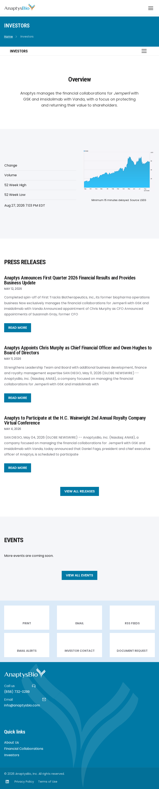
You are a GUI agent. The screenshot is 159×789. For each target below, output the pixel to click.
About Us (11, 742)
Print (26, 618)
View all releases (79, 491)
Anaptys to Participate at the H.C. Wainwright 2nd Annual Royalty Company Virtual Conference (75, 420)
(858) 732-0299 (17, 691)
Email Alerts (26, 645)
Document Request (132, 645)
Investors (11, 755)
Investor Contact (79, 645)
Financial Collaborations (23, 748)
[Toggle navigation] (151, 8)
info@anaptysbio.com (22, 705)
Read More (17, 327)
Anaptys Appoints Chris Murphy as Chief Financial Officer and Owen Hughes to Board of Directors (78, 350)
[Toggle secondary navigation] (144, 51)
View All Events (79, 575)
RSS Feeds (132, 618)
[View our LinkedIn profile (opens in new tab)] (7, 781)
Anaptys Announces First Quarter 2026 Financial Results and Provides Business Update (70, 280)
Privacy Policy (24, 782)
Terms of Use (47, 782)
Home (8, 36)
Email (79, 618)
